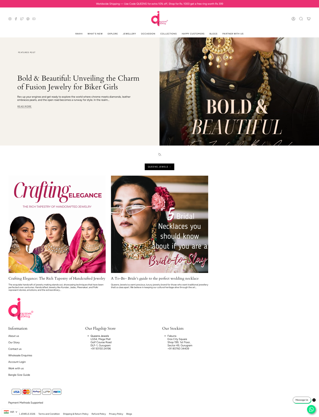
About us (13, 335)
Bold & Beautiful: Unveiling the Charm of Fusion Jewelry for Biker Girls (78, 83)
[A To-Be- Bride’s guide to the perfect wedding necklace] (159, 224)
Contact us (14, 348)
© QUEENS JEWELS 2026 (21, 414)
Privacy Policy (116, 414)
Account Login (17, 361)
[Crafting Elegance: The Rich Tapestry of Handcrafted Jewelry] (57, 224)
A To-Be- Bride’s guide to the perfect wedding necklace (155, 278)
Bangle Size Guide (19, 374)
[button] (301, 18)
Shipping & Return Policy (75, 414)
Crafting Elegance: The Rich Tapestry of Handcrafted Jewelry (56, 278)
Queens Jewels (158, 167)
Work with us (16, 368)
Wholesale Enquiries (20, 355)
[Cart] (309, 18)
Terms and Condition (49, 414)
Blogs (129, 414)
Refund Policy (99, 414)
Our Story (14, 342)
